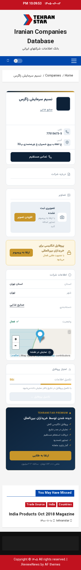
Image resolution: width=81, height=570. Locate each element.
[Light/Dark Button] (18, 61)
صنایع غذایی (46, 109)
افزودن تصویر (25, 217)
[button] (74, 61)
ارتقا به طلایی (40, 455)
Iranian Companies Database (40, 37)
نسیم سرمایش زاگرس (35, 99)
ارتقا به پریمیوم (21, 253)
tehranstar (62, 521)
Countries (65, 505)
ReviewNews (30, 564)
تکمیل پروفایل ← (40, 397)
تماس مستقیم (38, 157)
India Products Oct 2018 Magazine (41, 514)
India (52, 505)
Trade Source (36, 505)
